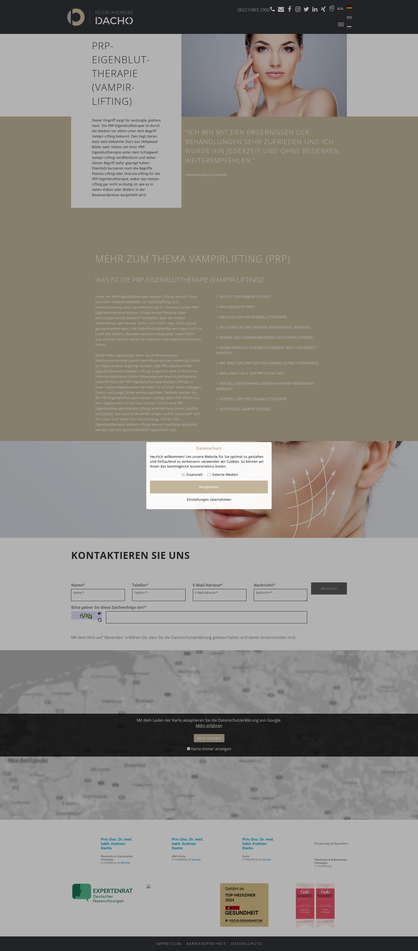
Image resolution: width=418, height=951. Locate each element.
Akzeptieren (209, 486)
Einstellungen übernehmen (209, 499)
